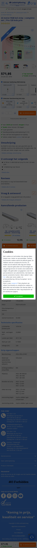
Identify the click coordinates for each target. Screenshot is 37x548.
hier (4, 277)
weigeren (14, 283)
